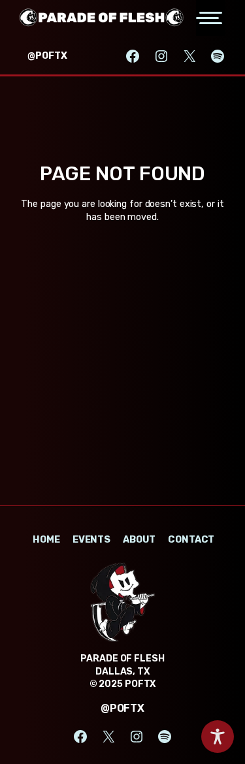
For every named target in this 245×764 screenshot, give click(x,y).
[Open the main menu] (210, 18)
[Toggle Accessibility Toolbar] (217, 736)
